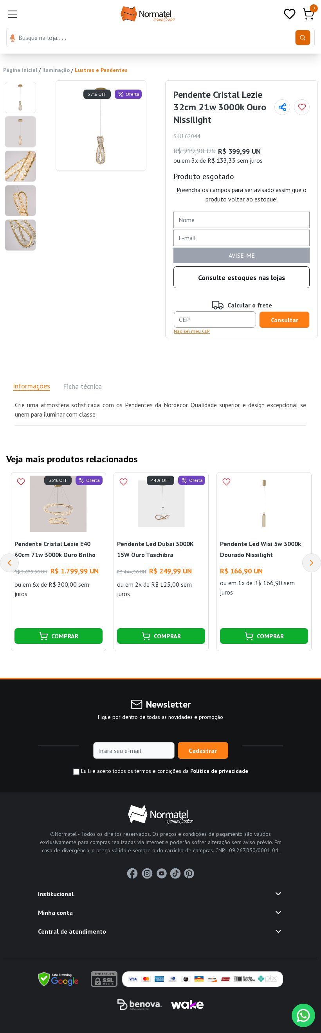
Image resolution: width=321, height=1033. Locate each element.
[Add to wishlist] (302, 107)
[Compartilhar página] (282, 107)
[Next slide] (311, 562)
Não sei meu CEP (192, 331)
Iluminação (56, 70)
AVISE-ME (242, 255)
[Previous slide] (9, 562)
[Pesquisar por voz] (13, 38)
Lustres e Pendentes (101, 70)
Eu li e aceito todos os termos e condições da (163, 770)
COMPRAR (64, 636)
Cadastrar (203, 751)
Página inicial (20, 70)
